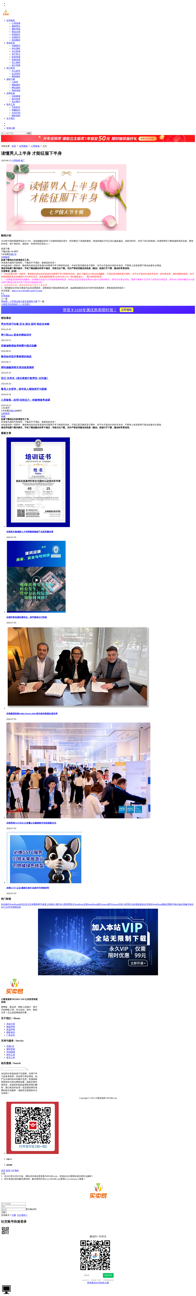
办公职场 (16, 51)
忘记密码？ (22, 1215)
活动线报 (16, 96)
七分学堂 (8, 907)
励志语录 (16, 99)
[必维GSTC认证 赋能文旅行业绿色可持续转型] (44, 882)
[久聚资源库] (5, 16)
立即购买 (5, 257)
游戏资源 (16, 59)
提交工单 (10, 1057)
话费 (168, 904)
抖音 (120, 904)
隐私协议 (10, 1032)
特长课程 (16, 48)
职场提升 (16, 34)
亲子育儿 (16, 54)
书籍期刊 (16, 46)
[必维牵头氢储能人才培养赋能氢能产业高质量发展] (38, 526)
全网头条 (10, 93)
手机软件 (16, 107)
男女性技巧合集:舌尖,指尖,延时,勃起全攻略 (25, 324)
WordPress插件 (94, 904)
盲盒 (72, 904)
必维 (183, 904)
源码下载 (10, 79)
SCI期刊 (56, 904)
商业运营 (16, 32)
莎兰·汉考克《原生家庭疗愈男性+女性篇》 (25, 378)
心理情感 (16, 23)
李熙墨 (67, 904)
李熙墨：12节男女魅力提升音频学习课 (19, 301)
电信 (191, 904)
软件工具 (10, 104)
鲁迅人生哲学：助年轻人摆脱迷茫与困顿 (24, 389)
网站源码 (16, 87)
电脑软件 (16, 110)
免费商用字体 (37, 904)
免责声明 (10, 1029)
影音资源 (16, 57)
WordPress (14, 904)
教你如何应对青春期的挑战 (16, 356)
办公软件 (16, 71)
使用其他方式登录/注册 (98, 1283)
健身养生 (16, 26)
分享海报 (5, 296)
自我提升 (16, 37)
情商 (14, 907)
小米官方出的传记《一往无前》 (16, 304)
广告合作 (10, 1035)
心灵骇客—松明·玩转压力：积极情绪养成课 (25, 400)
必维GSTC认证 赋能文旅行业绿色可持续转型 (27, 888)
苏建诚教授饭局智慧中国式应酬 (19, 345)
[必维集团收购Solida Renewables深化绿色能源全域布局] (78, 708)
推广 (23, 160)
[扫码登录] (5, 1230)
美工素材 (16, 62)
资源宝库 (10, 43)
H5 (2, 907)
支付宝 (28, 904)
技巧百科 (10, 68)
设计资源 (16, 65)
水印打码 (16, 113)
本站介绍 (10, 1024)
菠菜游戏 (16, 90)
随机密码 (16, 115)
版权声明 (10, 1027)
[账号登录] (6, 1289)
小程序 (15, 82)
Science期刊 (106, 904)
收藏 (3, 416)
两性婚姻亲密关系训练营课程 (17, 367)
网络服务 (16, 76)
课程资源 (10, 1049)
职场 (19, 907)
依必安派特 (147, 904)
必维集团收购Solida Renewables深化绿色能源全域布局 (31, 713)
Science (115, 904)
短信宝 (22, 904)
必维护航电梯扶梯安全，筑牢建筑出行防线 (26, 617)
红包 (131, 904)
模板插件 (16, 85)
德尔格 (177, 904)
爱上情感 (48, 904)
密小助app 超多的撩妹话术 (16, 334)
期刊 (172, 904)
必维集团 (137, 904)
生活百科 (16, 73)
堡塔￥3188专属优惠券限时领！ (97, 310)
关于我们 (10, 118)
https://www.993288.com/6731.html (27, 291)
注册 (14, 1215)
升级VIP (13, 254)
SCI (62, 904)
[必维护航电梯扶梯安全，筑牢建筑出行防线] (36, 612)
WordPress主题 (81, 904)
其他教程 (16, 40)
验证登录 (108, 1275)
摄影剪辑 (16, 29)
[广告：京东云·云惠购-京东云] (98, 143)
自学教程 (10, 20)
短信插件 (5, 904)
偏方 (187, 904)
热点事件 (16, 101)
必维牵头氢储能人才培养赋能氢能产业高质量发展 (29, 532)
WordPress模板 (159, 904)
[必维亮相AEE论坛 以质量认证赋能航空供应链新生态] (78, 817)
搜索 (29, 133)
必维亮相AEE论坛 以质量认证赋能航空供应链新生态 (31, 823)
